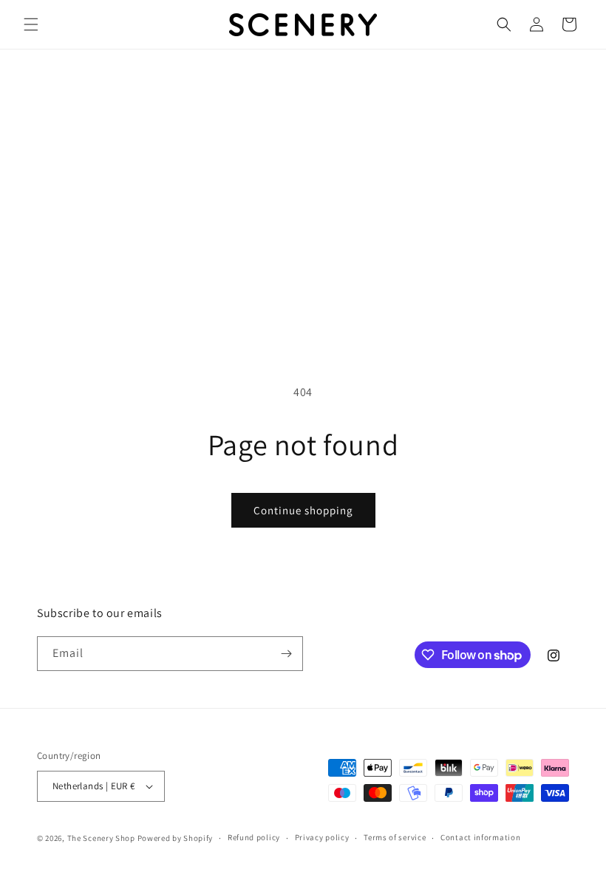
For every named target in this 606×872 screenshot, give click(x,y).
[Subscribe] (286, 653)
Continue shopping (303, 510)
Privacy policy (322, 837)
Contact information (480, 837)
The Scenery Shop (101, 838)
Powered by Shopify (175, 838)
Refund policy (254, 837)
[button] (31, 24)
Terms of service (395, 837)
